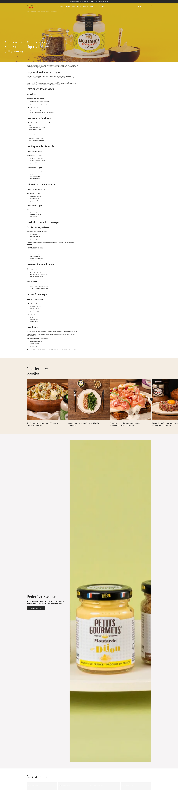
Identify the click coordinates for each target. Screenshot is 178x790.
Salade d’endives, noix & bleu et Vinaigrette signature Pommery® (43, 424)
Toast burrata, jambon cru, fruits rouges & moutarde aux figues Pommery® (125, 424)
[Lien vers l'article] (47, 403)
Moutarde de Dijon (46, 84)
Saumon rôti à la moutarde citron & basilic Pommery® (83, 424)
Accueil (28, 11)
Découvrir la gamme (36, 608)
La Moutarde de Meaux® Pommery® (34, 76)
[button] (142, 6)
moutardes (33, 331)
